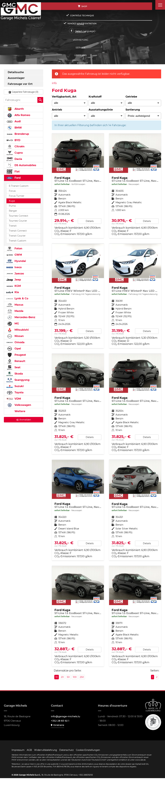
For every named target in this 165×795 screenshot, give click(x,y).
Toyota (19, 392)
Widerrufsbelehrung (45, 750)
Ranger (13, 210)
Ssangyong (21, 379)
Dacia (18, 159)
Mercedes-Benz (24, 317)
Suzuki (19, 386)
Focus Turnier (16, 195)
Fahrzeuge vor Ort (20, 83)
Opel (17, 348)
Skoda (18, 373)
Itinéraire (58, 725)
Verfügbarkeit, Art (64, 96)
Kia (16, 292)
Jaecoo (19, 273)
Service (80, 47)
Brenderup (21, 133)
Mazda (18, 311)
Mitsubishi (21, 329)
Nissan (19, 336)
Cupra (18, 152)
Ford (17, 177)
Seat (17, 367)
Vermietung (80, 39)
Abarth (19, 108)
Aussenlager (16, 78)
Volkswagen (22, 404)
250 (82, 677)
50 (68, 677)
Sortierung (133, 109)
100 (75, 677)
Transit (13, 225)
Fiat (17, 171)
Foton (18, 248)
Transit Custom (17, 240)
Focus (12, 190)
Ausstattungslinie (101, 109)
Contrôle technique (82, 15)
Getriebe (131, 96)
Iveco (18, 267)
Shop (84, 6)
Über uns (80, 55)
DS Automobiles (25, 165)
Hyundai (20, 261)
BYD (17, 140)
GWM (18, 254)
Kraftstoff (95, 96)
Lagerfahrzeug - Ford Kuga (135, 186)
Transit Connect (18, 230)
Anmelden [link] (25, 419)
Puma (12, 205)
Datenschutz (66, 750)
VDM (17, 398)
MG (16, 323)
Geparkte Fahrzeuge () (25, 91)
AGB (29, 750)
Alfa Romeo (22, 115)
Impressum (18, 750)
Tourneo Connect (18, 215)
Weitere (19, 411)
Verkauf (80, 32)
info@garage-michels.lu (65, 716)
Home (80, 24)
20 (62, 677)
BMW (18, 127)
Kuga (12, 200)
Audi (17, 121)
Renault (19, 361)
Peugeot (20, 354)
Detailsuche (16, 72)
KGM (17, 285)
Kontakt (82, 63)
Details (90, 221)
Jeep (17, 279)
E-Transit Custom (19, 185)
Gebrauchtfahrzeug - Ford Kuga (78, 186)
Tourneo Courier (18, 220)
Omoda (19, 342)
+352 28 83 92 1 (60, 720)
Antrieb (57, 109)
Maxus (18, 304)
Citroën (19, 146)
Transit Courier (17, 235)
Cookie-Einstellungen (88, 750)
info (54, 83)
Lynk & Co (21, 298)
